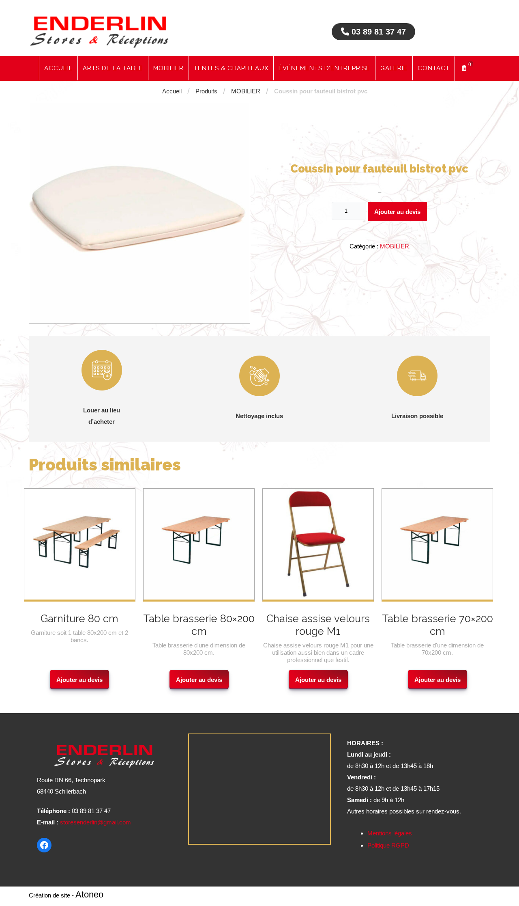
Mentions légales (389, 833)
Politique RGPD (388, 845)
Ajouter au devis (397, 211)
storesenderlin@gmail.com (95, 822)
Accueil (172, 91)
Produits (206, 91)
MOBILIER (245, 91)
